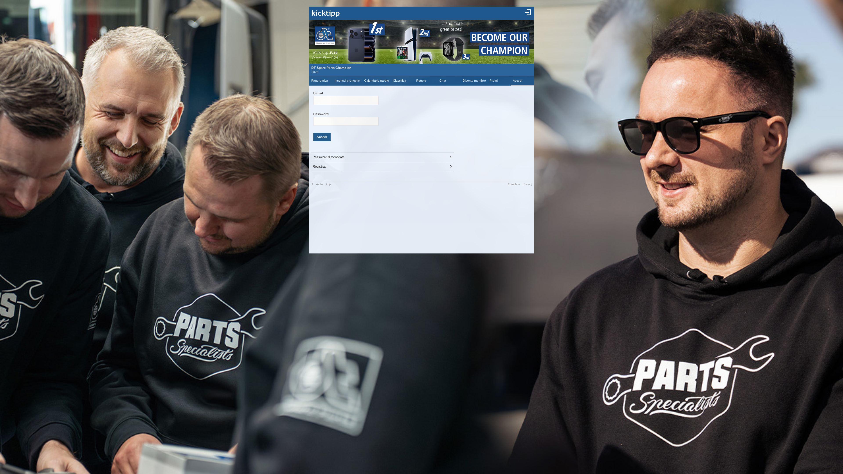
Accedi (517, 80)
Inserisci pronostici (347, 80)
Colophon (514, 184)
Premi (494, 80)
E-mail (318, 93)
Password (321, 114)
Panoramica (319, 80)
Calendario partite (376, 80)
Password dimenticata (328, 157)
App (328, 184)
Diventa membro (474, 80)
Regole (421, 80)
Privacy (527, 184)
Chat (443, 80)
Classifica (399, 80)
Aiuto (319, 184)
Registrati (319, 166)
